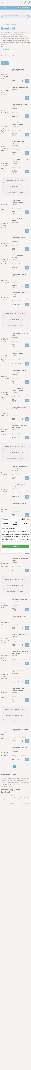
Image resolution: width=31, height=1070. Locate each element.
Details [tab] (25, 523)
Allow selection (15, 550)
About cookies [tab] (15, 523)
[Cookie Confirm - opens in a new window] (23, 519)
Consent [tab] (5, 523)
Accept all (15, 546)
